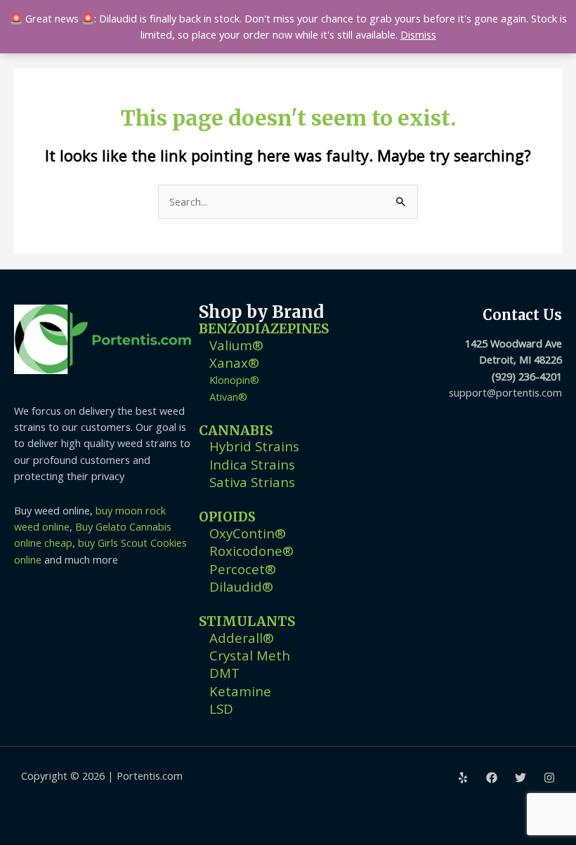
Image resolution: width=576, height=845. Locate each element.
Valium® (236, 345)
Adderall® (241, 637)
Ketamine (240, 691)
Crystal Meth (249, 655)
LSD (221, 708)
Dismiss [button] (418, 34)
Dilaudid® (241, 586)
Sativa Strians (252, 482)
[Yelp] (463, 777)
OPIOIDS (227, 517)
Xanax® (234, 362)
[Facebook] (491, 777)
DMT (224, 672)
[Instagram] (549, 777)
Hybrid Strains (254, 446)
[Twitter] (520, 777)
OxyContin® (247, 533)
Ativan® (228, 397)
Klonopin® (234, 380)
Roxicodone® (251, 550)
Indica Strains (252, 464)
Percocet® (242, 569)
